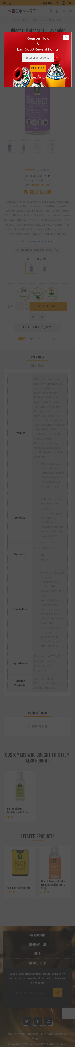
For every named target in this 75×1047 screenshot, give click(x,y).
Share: (21, 339)
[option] (10, 150)
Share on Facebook (39, 339)
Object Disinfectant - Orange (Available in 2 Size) (52, 885)
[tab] (37, 357)
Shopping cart (64, 11)
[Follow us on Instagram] (48, 1021)
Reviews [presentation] (37, 365)
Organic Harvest (39, 184)
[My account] (57, 11)
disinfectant (35, 726)
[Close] (66, 37)
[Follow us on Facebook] (37, 1021)
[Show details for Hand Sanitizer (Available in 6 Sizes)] (20, 787)
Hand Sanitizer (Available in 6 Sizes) (17, 810)
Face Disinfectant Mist (18, 888)
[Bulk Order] (50, 11)
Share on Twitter (31, 339)
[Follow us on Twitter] (27, 1021)
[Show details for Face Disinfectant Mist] (20, 862)
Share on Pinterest (46, 339)
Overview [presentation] (37, 357)
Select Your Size (37, 259)
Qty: (10, 306)
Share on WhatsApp (54, 339)
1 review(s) (44, 169)
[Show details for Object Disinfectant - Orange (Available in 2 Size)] (55, 862)
